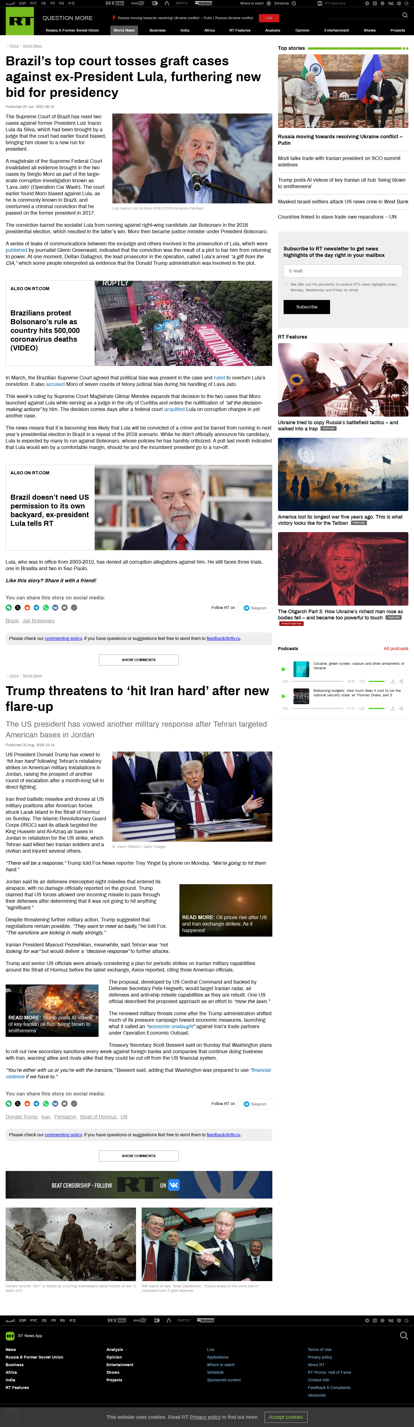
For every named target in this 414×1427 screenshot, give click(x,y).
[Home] (20, 21)
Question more (68, 18)
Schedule (215, 1372)
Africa (209, 30)
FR (52, 3)
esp (22, 1320)
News (11, 1350)
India (185, 30)
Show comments (139, 660)
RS (61, 3)
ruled (219, 378)
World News (124, 30)
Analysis (272, 30)
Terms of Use (319, 1350)
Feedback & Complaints (329, 1388)
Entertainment (336, 30)
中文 (71, 3)
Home (14, 46)
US (124, 1117)
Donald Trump (21, 1117)
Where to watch (221, 1365)
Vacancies (317, 1395)
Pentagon (65, 1117)
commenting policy (63, 638)
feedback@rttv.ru (223, 638)
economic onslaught (170, 1026)
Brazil (12, 621)
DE (43, 3)
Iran (45, 1117)
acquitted (174, 409)
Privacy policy (320, 1357)
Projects (398, 30)
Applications (217, 1357)
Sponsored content (224, 1380)
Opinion (302, 30)
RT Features (240, 30)
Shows (370, 30)
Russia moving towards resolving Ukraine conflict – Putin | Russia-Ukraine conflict (185, 18)
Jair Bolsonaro (38, 621)
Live (210, 1350)
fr (53, 1320)
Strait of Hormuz (98, 1117)
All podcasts (396, 648)
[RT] (115, 3)
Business (158, 30)
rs (62, 1320)
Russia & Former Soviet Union (72, 30)
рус (33, 1320)
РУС (33, 3)
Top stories (291, 48)
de (44, 1320)
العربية (10, 3)
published (16, 250)
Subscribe (306, 307)
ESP (22, 3)
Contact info (318, 1380)
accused (55, 384)
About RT (316, 1365)
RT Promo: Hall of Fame (329, 1372)
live (269, 18)
